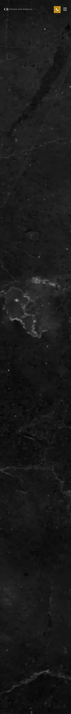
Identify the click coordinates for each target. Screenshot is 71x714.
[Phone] (57, 9)
